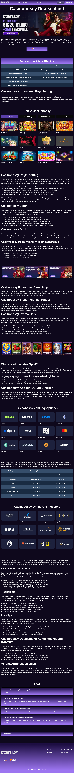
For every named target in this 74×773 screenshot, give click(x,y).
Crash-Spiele (44, 116)
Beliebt (8, 116)
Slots (63, 116)
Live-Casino (26, 116)
